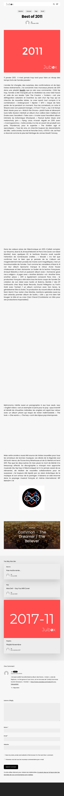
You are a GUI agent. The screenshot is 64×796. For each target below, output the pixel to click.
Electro (21, 11)
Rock (42, 11)
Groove (29, 11)
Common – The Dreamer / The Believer (32, 535)
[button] (57, 4)
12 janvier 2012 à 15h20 (16, 673)
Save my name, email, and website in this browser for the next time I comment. (29, 755)
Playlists (8, 641)
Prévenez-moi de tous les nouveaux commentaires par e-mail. (25, 759)
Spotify (23, 90)
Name (6, 727)
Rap (36, 11)
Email (6, 736)
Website (6, 744)
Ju (31, 22)
